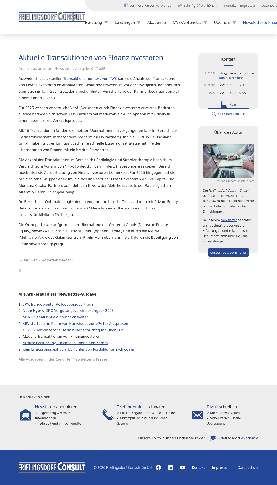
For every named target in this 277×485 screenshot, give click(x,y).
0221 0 (230, 84)
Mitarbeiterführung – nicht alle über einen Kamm (65, 342)
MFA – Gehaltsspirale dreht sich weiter (55, 316)
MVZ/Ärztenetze (187, 22)
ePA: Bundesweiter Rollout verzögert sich (58, 304)
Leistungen (125, 22)
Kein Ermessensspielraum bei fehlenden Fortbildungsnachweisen (79, 349)
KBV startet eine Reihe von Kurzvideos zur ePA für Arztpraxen (75, 323)
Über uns (222, 22)
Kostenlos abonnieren (228, 252)
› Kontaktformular (230, 78)
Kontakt (230, 5)
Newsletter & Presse (90, 359)
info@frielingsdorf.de (235, 73)
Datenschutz (248, 467)
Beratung (93, 22)
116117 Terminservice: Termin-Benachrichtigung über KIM (73, 329)
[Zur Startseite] (52, 17)
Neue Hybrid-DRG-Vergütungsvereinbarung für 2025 (68, 310)
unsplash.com (245, 181)
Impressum (248, 5)
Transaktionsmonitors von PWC (90, 78)
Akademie (156, 22)
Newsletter (63, 68)
